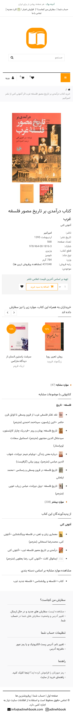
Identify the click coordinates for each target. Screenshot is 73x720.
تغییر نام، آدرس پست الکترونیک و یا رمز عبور (40, 644)
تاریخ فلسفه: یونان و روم (44, 430)
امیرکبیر (48, 233)
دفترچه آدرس (57, 649)
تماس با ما (36, 13)
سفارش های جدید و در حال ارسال (29, 611)
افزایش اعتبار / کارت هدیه (20, 9)
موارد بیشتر (58, 502)
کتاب (61, 581)
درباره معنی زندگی (48, 454)
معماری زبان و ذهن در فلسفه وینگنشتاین (35, 534)
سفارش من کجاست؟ (45, 9)
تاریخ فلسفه (51, 486)
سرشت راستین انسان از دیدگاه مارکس (18, 358)
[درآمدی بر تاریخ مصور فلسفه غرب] (46, 193)
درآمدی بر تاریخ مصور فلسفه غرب (39, 550)
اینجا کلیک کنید (21, 672)
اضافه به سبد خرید (40, 287)
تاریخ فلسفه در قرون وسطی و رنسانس (37, 470)
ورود (7, 78)
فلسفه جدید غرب (22, 581)
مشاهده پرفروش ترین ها (27, 264)
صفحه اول (52, 696)
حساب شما (63, 9)
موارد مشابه (62, 385)
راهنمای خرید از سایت (52, 677)
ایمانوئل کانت (50, 558)
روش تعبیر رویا (54, 356)
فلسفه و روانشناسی (45, 581)
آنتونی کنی (65, 225)
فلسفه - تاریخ (63, 405)
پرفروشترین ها (23, 696)
